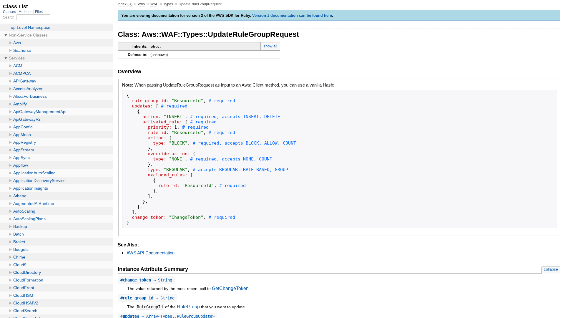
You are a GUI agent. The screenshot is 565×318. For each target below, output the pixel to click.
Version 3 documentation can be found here (292, 15)
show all (270, 46)
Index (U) (125, 4)
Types (168, 4)
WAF (154, 4)
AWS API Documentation (151, 252)
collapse (551, 269)
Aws (141, 4)
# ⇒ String (146, 280)
